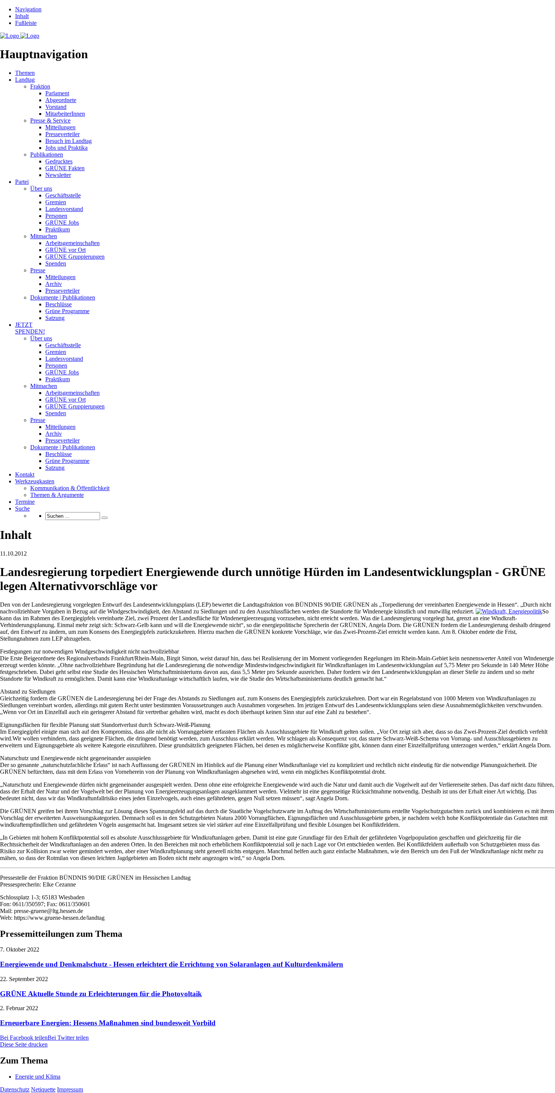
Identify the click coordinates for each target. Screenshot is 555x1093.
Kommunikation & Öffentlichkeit (69, 488)
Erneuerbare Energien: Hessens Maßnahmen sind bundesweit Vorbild (108, 1023)
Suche (22, 508)
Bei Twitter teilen (68, 1037)
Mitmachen (43, 236)
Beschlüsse (58, 304)
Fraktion (40, 86)
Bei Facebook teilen (24, 1037)
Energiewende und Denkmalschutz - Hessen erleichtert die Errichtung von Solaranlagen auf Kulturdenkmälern (171, 964)
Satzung (55, 318)
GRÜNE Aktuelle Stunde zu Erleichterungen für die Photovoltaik (101, 994)
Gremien (55, 202)
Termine (25, 501)
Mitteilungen (60, 127)
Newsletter (58, 175)
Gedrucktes (58, 161)
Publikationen (46, 154)
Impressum (70, 1089)
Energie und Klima (37, 1076)
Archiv (53, 284)
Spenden (55, 263)
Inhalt (22, 16)
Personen (56, 216)
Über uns (41, 188)
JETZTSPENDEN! (30, 328)
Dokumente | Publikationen (62, 297)
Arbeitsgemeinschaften (72, 243)
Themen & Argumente (57, 495)
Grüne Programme (67, 311)
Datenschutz (14, 1089)
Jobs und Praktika (66, 147)
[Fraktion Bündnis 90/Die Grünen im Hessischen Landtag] (19, 36)
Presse (37, 270)
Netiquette (43, 1089)
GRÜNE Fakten (65, 168)
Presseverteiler (62, 134)
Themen (25, 73)
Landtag (25, 79)
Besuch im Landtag (68, 141)
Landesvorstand (64, 209)
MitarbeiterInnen (65, 113)
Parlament (57, 93)
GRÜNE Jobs (62, 222)
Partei (22, 182)
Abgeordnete (60, 100)
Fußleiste (26, 23)
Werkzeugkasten (34, 481)
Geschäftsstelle (63, 195)
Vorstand (55, 107)
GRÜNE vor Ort (65, 250)
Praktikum (57, 229)
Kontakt (24, 474)
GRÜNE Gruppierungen (75, 256)
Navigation (28, 9)
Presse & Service (50, 120)
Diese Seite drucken (24, 1044)
